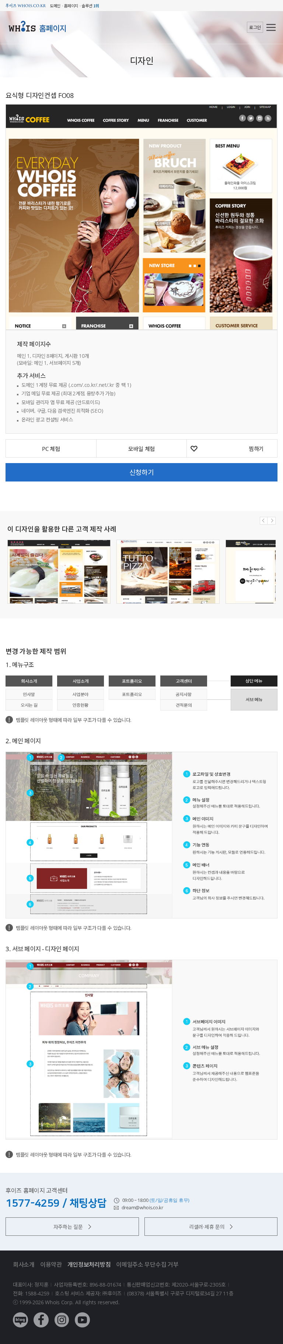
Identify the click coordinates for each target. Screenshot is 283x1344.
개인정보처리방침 (89, 1264)
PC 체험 (51, 448)
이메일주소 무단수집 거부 (147, 1264)
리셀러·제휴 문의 (206, 1226)
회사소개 (24, 1264)
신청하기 (141, 472)
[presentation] (264, 521)
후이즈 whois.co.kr (26, 6)
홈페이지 (53, 28)
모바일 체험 (141, 448)
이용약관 (51, 1264)
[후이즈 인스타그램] (61, 1314)
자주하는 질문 (68, 1226)
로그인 (255, 27)
